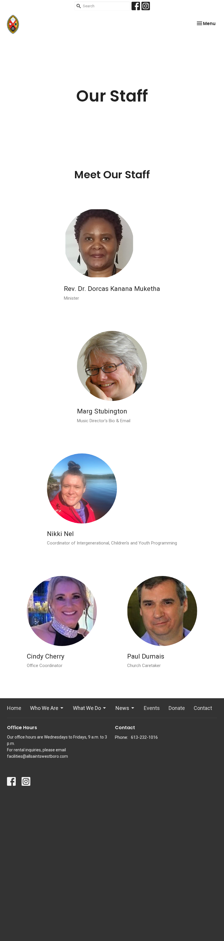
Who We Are (44, 708)
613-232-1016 (144, 737)
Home (14, 708)
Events (152, 708)
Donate (177, 708)
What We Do (87, 708)
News (122, 708)
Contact (203, 708)
